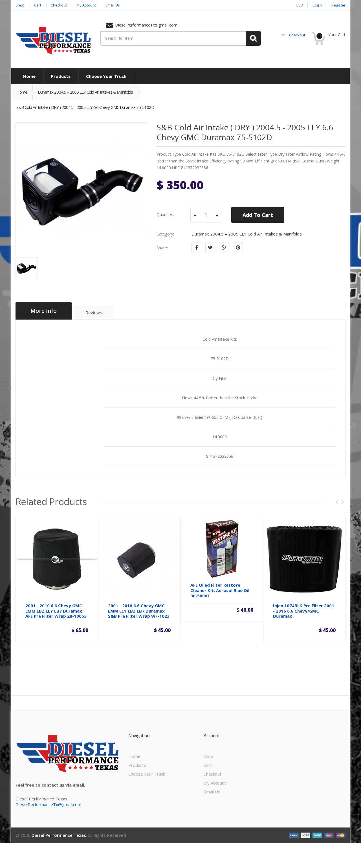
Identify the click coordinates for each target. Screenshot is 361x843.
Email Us (212, 791)
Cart (208, 765)
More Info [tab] (43, 310)
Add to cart (57, 630)
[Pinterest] (238, 247)
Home (21, 92)
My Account (215, 783)
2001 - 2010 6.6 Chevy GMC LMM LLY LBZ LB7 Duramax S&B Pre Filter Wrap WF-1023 (139, 611)
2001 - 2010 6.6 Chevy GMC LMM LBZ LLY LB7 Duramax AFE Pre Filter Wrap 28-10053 (56, 611)
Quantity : (165, 214)
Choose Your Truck (146, 774)
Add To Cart (258, 215)
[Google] (224, 247)
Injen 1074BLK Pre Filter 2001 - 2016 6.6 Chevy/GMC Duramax (303, 611)
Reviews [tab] (93, 312)
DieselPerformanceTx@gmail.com (48, 804)
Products (137, 765)
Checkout (212, 774)
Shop (208, 756)
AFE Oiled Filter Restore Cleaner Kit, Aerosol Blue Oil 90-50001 (219, 590)
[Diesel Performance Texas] (54, 40)
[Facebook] (196, 247)
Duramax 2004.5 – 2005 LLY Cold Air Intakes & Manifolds (85, 92)
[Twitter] (210, 247)
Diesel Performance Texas (59, 835)
